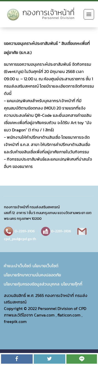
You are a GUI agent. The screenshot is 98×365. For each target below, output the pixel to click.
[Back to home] (42, 14)
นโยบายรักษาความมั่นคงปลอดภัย (32, 275)
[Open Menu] (89, 14)
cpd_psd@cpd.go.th (20, 239)
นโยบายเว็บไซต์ (45, 266)
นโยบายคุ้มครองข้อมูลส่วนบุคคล (32, 284)
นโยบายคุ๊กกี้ (71, 284)
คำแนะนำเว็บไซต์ (17, 266)
